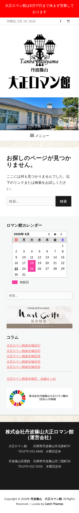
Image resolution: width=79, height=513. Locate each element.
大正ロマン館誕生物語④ (23, 361)
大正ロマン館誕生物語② (23, 351)
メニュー (42, 135)
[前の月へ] (47, 234)
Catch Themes (54, 504)
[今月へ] (55, 234)
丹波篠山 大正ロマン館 (46, 499)
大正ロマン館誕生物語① (23, 345)
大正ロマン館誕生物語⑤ (23, 367)
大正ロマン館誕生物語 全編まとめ (31, 378)
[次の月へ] (63, 234)
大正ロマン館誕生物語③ (23, 356)
